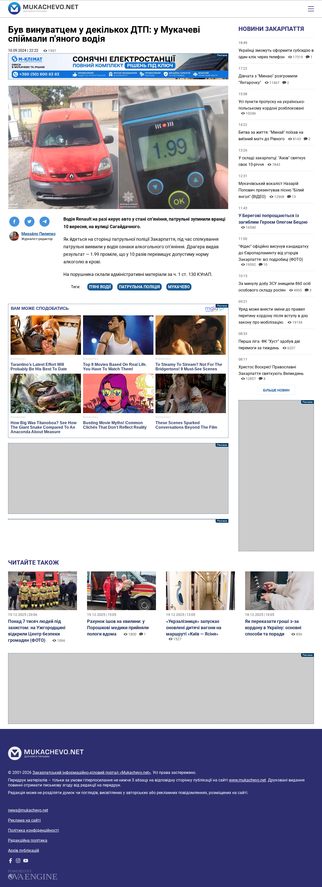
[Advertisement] (118, 478)
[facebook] (10, 861)
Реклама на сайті (24, 820)
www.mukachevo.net (247, 780)
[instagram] (18, 861)
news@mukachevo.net (28, 810)
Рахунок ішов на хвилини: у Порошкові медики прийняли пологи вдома (118, 627)
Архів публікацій (23, 850)
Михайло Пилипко (38, 233)
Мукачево (179, 286)
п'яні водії (100, 286)
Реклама (118, 66)
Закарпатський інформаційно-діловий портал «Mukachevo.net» (91, 772)
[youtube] (25, 861)
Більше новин (276, 390)
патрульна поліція (139, 286)
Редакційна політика (27, 840)
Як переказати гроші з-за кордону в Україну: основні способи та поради (273, 627)
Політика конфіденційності (33, 830)
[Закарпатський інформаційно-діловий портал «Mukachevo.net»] (43, 9)
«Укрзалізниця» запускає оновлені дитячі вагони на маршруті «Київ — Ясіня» (193, 627)
